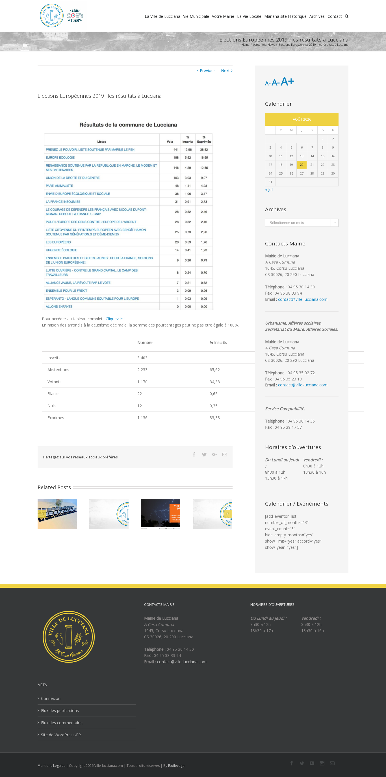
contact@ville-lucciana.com (303, 299)
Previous (208, 70)
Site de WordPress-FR (61, 734)
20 (301, 164)
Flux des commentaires (62, 722)
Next (225, 70)
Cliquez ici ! (115, 318)
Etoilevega (176, 765)
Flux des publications (60, 710)
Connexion (50, 698)
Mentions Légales (51, 765)
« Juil (269, 189)
